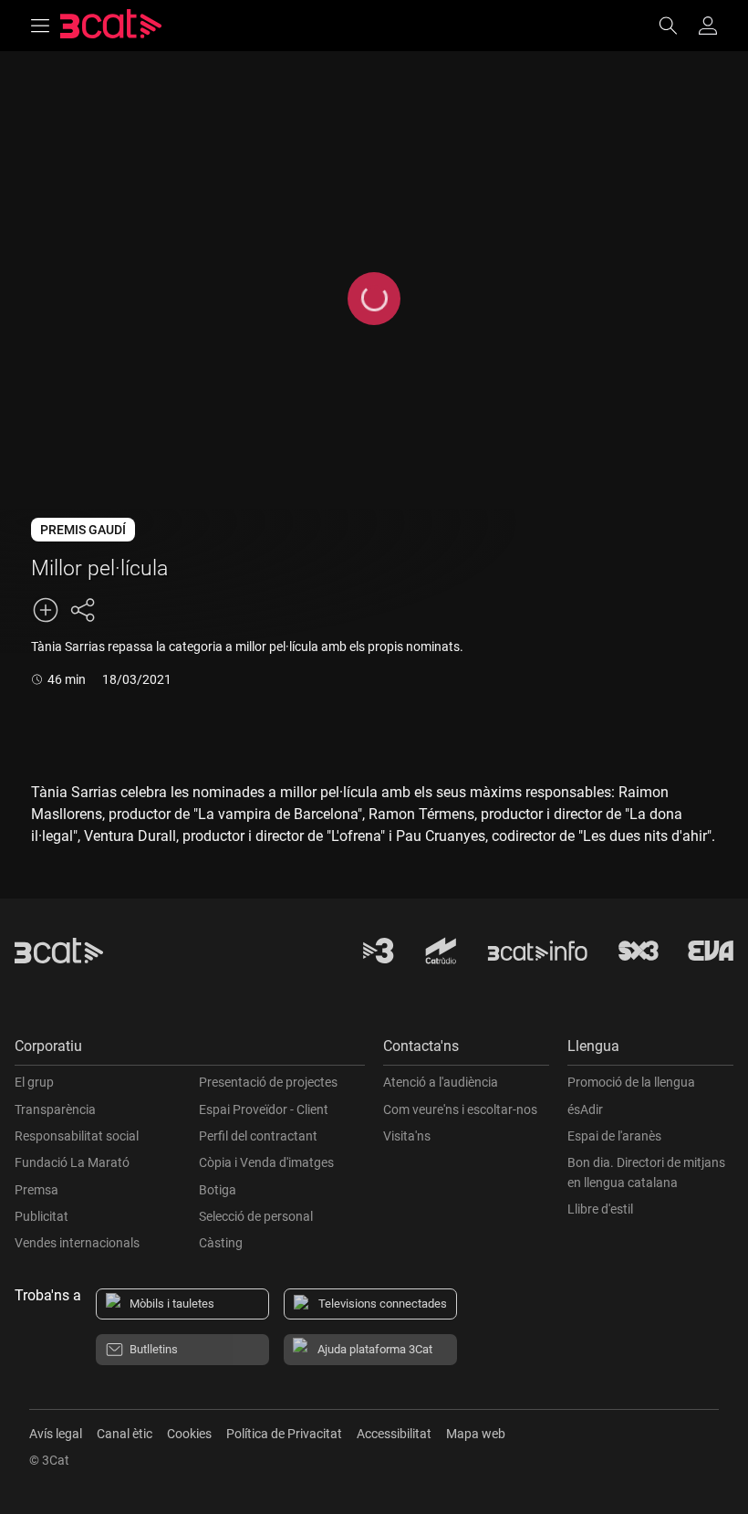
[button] (190, 1051)
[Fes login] (708, 26)
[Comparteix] (82, 610)
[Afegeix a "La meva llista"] (45, 610)
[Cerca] (677, 26)
